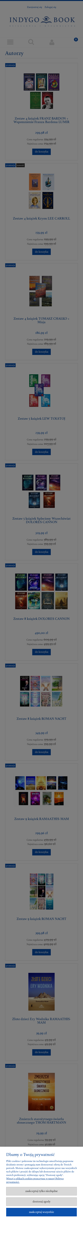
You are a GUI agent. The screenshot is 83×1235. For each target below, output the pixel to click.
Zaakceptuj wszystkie (41, 1212)
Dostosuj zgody (41, 1201)
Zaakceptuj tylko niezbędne (41, 1191)
